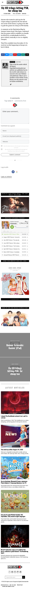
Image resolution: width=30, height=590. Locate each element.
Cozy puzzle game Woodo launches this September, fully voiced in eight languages (13, 515)
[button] (23, 577)
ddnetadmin (7, 13)
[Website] (11, 84)
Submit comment (15, 154)
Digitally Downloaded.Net (23, 581)
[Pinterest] (15, 54)
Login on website (6, 176)
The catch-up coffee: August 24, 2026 (12, 449)
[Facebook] (3, 54)
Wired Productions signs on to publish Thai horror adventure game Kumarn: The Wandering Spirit (14, 551)
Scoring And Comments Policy (8, 586)
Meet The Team (13, 585)
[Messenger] (7, 54)
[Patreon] (17, 572)
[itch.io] (15, 572)
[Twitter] (11, 54)
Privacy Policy (20, 585)
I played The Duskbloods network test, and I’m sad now (14, 417)
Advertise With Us (4, 585)
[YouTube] (12, 572)
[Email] (27, 54)
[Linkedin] (19, 54)
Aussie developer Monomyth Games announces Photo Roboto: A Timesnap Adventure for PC (14, 482)
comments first (20, 101)
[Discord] (20, 572)
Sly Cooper (18, 13)
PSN (14, 13)
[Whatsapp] (23, 54)
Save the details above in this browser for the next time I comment (16, 146)
